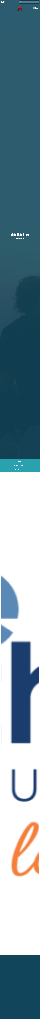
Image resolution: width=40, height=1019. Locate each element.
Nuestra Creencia (19, 465)
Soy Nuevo (20, 461)
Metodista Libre (20, 470)
